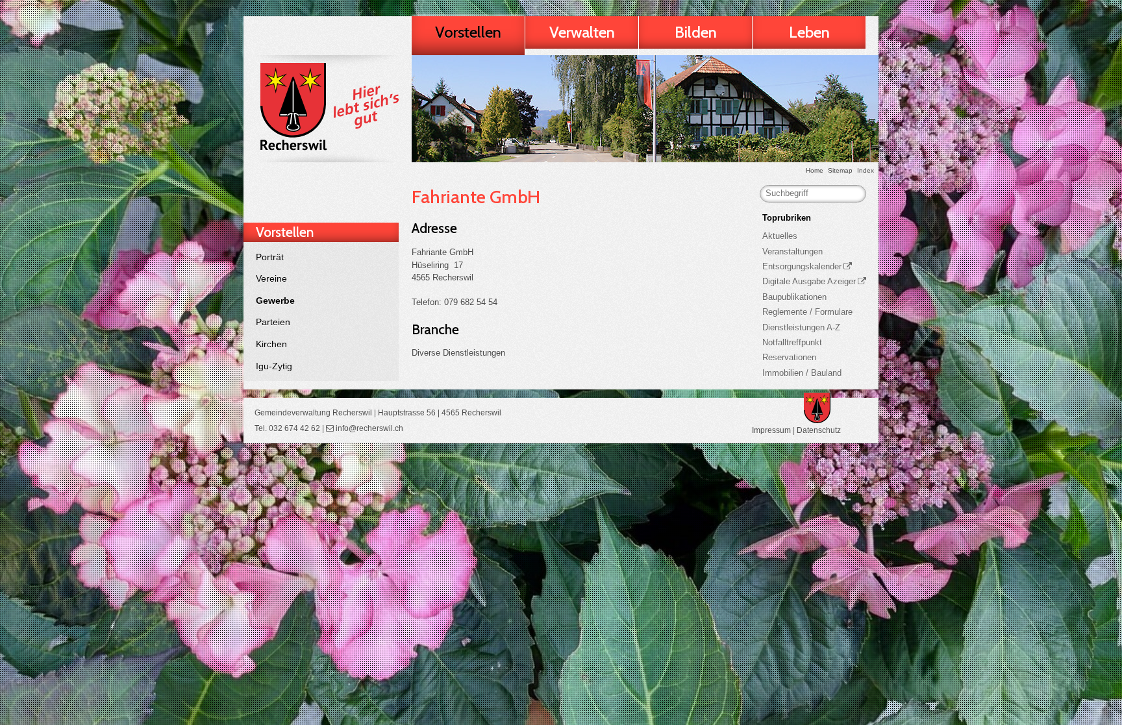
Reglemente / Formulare (807, 312)
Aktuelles (779, 236)
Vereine (271, 278)
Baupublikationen (794, 297)
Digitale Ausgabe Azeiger (809, 281)
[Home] (327, 108)
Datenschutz (819, 430)
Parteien (273, 322)
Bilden (696, 32)
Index (865, 170)
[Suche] (852, 193)
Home (814, 170)
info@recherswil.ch (369, 428)
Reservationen (789, 357)
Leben (809, 32)
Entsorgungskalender (802, 266)
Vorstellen (468, 32)
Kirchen (271, 344)
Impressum (771, 430)
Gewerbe (275, 300)
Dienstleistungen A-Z (801, 327)
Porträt (270, 257)
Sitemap (840, 170)
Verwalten (582, 32)
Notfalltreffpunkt (792, 342)
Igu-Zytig (274, 366)
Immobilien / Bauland (802, 373)
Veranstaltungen (792, 251)
